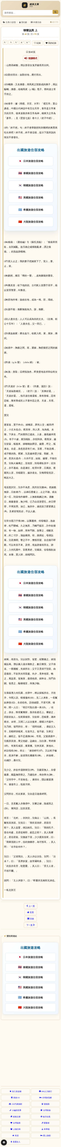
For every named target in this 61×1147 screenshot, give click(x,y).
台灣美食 (47, 1110)
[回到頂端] (4, 1142)
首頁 (32, 912)
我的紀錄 (52, 43)
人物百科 (17, 1129)
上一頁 (32, 906)
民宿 (17, 1135)
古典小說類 (11, 22)
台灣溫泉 (16, 1123)
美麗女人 (16, 1141)
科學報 (47, 1129)
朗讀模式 (32, 58)
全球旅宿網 (47, 1097)
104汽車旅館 (17, 1104)
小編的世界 (16, 1110)
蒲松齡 (24, 22)
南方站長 (46, 1116)
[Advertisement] (30, 1052)
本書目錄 (37, 22)
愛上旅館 (47, 1135)
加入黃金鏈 (16, 1091)
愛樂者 (46, 1123)
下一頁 (29, 925)
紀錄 (39, 43)
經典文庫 (16, 1116)
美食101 (16, 1097)
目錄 (32, 918)
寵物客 (47, 1104)
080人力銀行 (47, 1091)
